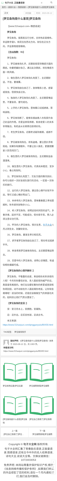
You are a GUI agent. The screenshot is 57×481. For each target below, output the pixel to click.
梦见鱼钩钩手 (20, 332)
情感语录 (22, 7)
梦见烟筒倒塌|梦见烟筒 (39, 386)
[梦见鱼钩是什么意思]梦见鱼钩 (41, 7)
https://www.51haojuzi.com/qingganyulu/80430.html (28, 325)
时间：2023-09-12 (44, 13)
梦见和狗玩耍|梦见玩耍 (13, 386)
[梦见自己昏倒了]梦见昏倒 (40, 419)
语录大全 (12, 7)
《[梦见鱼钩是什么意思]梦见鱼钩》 (34, 341)
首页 (4, 7)
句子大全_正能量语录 (15, 3)
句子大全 (47, 225)
